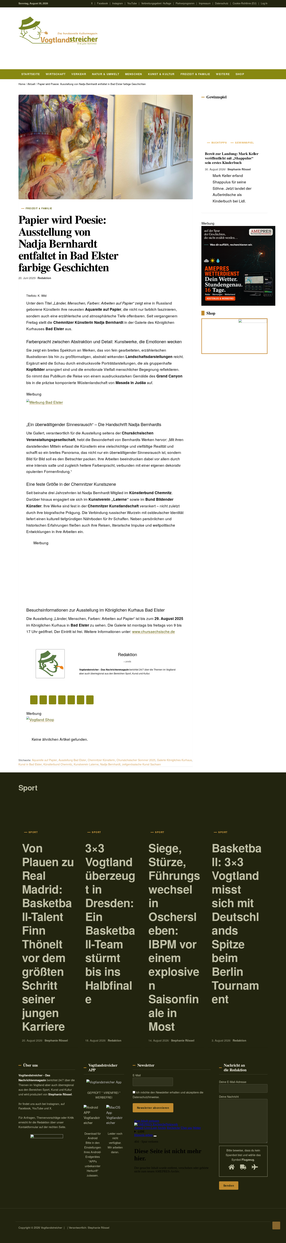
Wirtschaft (56, 74)
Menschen (133, 74)
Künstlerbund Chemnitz (57, 764)
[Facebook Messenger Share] (80, 699)
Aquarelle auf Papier (44, 760)
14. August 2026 (158, 1040)
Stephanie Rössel (239, 169)
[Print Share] (90, 699)
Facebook (102, 3)
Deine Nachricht (229, 1097)
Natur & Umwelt (105, 74)
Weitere (223, 74)
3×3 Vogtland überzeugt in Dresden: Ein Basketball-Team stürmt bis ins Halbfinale (110, 923)
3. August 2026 (221, 1040)
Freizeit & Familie (195, 74)
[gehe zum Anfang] (276, 1225)
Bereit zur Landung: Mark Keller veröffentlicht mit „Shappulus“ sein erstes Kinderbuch (232, 158)
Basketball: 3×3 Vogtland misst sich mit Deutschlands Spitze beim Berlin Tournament (236, 923)
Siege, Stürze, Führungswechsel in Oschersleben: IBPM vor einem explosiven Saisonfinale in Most (174, 936)
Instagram (117, 3)
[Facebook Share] (34, 699)
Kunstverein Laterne (86, 764)
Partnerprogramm (185, 3)
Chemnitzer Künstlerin (101, 760)
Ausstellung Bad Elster (72, 760)
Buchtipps (219, 142)
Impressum (205, 3)
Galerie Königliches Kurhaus (174, 760)
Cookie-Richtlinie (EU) (244, 3)
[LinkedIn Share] (52, 699)
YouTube (132, 3)
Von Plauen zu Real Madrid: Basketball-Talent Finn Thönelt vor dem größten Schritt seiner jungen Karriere (48, 936)
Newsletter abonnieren (153, 1108)
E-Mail (137, 1075)
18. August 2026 (95, 1040)
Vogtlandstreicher (51, 1227)
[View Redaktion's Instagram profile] (72, 668)
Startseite (30, 74)
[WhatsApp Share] (71, 699)
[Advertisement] (105, 573)
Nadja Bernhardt (110, 764)
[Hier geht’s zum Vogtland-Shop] (220, 335)
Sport (27, 787)
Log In (264, 3)
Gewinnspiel (216, 97)
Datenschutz (221, 3)
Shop (240, 74)
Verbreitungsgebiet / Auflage (156, 3)
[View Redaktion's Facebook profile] (72, 659)
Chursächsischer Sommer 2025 (136, 760)
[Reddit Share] (62, 699)
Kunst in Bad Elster (30, 764)
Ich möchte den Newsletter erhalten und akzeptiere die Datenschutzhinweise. (168, 1094)
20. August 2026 (32, 1040)
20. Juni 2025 (26, 278)
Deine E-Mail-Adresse (232, 1082)
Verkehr (78, 74)
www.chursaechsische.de (153, 631)
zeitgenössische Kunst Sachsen (141, 764)
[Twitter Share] (43, 699)
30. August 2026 (215, 169)
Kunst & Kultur (161, 74)
